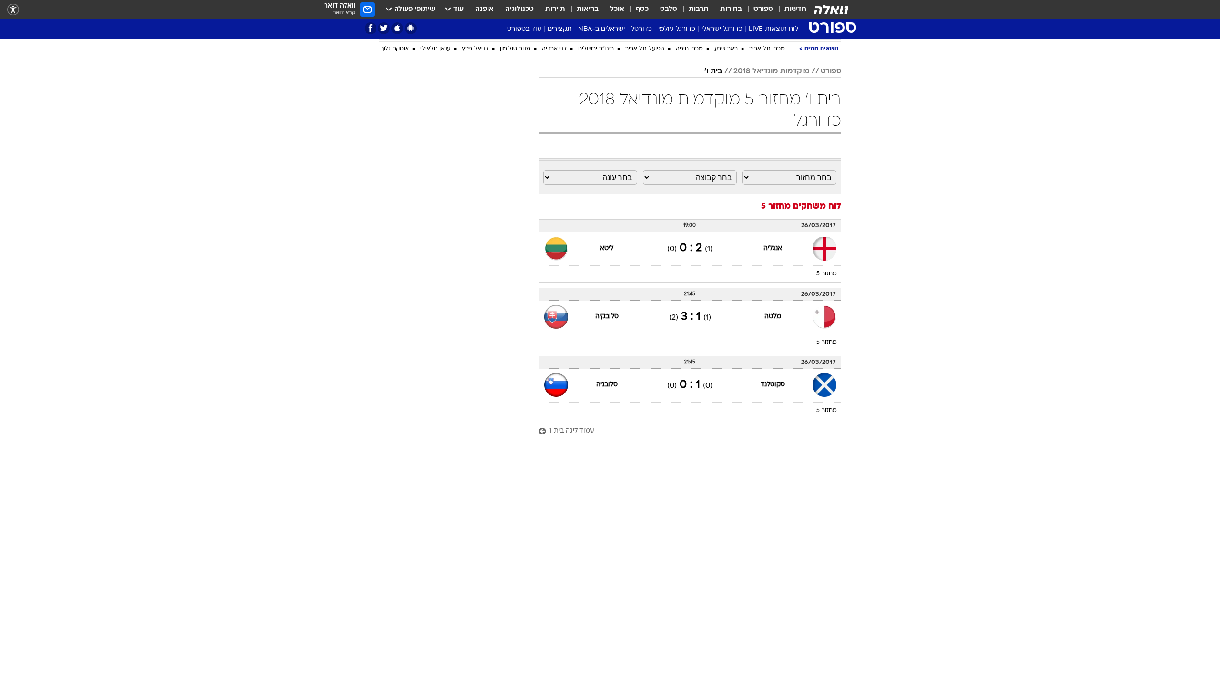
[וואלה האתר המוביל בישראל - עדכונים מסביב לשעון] (831, 9)
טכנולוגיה (519, 9)
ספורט (763, 9)
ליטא (606, 248)
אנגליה (772, 248)
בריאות (588, 9)
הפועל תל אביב (644, 49)
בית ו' (713, 71)
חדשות (795, 9)
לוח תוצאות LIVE (773, 29)
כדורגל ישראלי (722, 29)
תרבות (699, 9)
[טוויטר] (384, 28)
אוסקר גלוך (395, 49)
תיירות (555, 9)
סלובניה (607, 385)
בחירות (731, 9)
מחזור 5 (826, 274)
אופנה (484, 9)
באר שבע (726, 49)
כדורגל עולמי (676, 29)
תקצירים (560, 29)
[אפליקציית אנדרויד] (411, 28)
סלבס (668, 9)
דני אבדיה (554, 49)
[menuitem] (789, 9)
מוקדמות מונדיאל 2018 (771, 71)
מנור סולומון (515, 49)
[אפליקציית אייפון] (397, 28)
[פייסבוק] (370, 28)
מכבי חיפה (689, 49)
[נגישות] (13, 10)
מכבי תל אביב (767, 49)
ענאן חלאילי (435, 49)
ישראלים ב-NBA (601, 29)
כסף (642, 9)
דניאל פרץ (475, 49)
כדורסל (641, 29)
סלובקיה (607, 316)
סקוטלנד (773, 385)
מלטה (772, 316)
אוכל (617, 9)
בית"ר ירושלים (596, 49)
